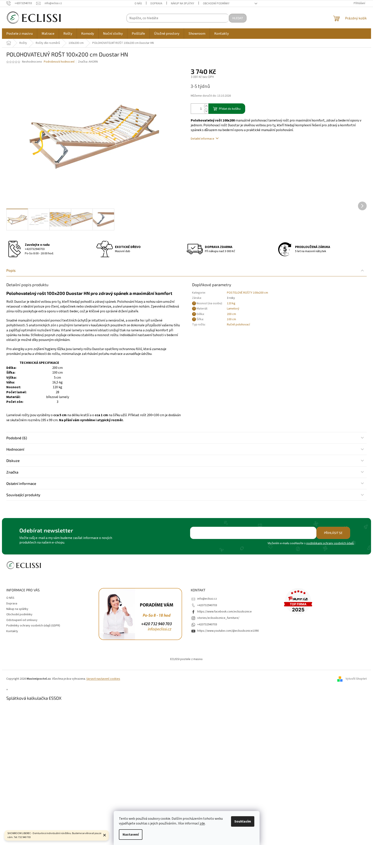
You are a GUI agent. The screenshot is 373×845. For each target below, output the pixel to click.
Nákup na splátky (182, 3)
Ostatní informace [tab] (21, 483)
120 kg (231, 303)
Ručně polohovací (238, 324)
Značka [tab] (12, 472)
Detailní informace (202, 139)
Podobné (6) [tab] (16, 438)
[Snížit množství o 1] (206, 111)
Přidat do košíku (230, 108)
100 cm (231, 319)
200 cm (231, 314)
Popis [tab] (11, 270)
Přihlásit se (333, 533)
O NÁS (138, 3)
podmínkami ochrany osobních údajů (330, 543)
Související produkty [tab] (23, 495)
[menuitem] (19, 33)
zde (202, 823)
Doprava (156, 3)
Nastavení (131, 834)
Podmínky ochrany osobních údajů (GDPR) (33, 625)
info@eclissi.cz (207, 599)
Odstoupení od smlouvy (21, 620)
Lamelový (233, 308)
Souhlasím (242, 821)
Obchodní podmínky (216, 3)
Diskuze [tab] (13, 460)
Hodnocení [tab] (15, 449)
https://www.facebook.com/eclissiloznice (224, 611)
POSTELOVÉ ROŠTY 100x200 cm (247, 293)
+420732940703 (35, 249)
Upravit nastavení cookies (103, 679)
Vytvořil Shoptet (356, 679)
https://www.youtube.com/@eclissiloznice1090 (228, 631)
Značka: (88, 62)
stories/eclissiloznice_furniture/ (218, 618)
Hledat (237, 18)
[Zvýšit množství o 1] (206, 106)
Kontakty (12, 631)
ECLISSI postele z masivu (186, 659)
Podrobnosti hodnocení (59, 62)
